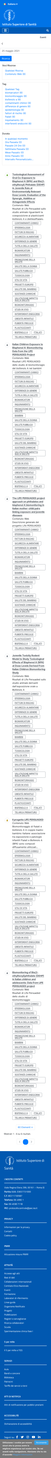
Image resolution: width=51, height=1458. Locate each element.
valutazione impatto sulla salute (26, 299)
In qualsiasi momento (16, 138)
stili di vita (21, 280)
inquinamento (14, 120)
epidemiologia (14, 109)
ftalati (10, 116)
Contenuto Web (15, 74)
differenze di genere (18, 106)
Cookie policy (10, 1235)
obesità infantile (24, 318)
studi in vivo (22, 309)
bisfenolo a (13, 99)
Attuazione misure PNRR (16, 1254)
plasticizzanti (23, 327)
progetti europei (24, 284)
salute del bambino (26, 289)
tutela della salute (26, 246)
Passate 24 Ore (15, 145)
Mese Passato (14, 152)
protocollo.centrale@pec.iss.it (23, 1208)
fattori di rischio (15, 113)
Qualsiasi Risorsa (14, 70)
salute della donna (26, 266)
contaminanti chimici (18, 102)
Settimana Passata (17, 149)
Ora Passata (13, 142)
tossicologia (22, 275)
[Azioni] (5, 4)
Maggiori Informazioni (22, 1454)
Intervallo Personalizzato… (19, 159)
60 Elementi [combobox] (24, 1127)
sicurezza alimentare (27, 236)
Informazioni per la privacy (17, 1227)
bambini (19, 415)
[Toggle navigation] (5, 30)
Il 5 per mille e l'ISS (13, 1350)
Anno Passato (14, 155)
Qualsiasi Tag (12, 89)
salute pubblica (24, 271)
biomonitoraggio (16, 96)
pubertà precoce (24, 323)
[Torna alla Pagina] (2, 43)
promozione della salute (25, 260)
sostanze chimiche (25, 293)
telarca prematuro (26, 337)
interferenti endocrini (18, 123)
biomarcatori (14, 92)
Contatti (8, 1231)
